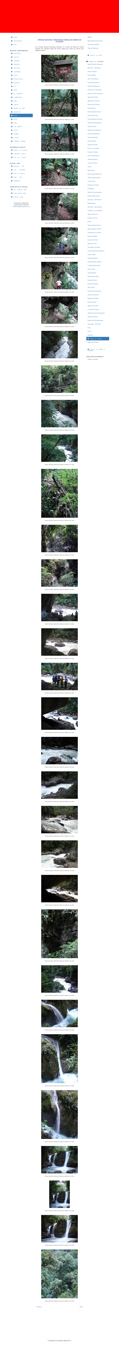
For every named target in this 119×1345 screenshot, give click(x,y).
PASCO (90, 37)
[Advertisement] (59, 16)
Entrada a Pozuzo (92, 218)
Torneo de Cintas (92, 163)
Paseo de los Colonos (94, 104)
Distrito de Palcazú (93, 317)
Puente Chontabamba (94, 134)
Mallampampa (91, 203)
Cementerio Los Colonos (94, 232)
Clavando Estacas (93, 159)
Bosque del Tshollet (93, 298)
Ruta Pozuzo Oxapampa (94, 291)
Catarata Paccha (92, 280)
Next (81, 1307)
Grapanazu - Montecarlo (94, 199)
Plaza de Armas (92, 126)
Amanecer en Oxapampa (94, 90)
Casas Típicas (91, 108)
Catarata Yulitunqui (93, 284)
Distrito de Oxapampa (94, 86)
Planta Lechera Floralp (94, 177)
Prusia (89, 221)
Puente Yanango (92, 71)
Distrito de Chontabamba (94, 123)
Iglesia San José (92, 243)
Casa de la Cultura (93, 240)
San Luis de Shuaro (93, 79)
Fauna (89, 331)
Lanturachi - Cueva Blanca (95, 210)
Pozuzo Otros (91, 269)
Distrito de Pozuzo (93, 214)
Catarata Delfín (92, 273)
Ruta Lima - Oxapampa (94, 68)
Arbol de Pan (91, 287)
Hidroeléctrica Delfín (93, 276)
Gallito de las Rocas (93, 342)
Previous (39, 1307)
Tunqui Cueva (91, 181)
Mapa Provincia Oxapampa (95, 64)
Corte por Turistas (93, 152)
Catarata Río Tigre (93, 115)
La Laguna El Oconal (93, 309)
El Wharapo (91, 188)
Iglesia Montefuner (93, 258)
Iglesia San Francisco (93, 101)
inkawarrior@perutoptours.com (21, 206)
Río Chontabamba (93, 137)
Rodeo (89, 166)
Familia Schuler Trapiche (94, 262)
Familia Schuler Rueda (94, 265)
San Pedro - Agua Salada (95, 207)
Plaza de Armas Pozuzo (94, 225)
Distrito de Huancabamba (95, 192)
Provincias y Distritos (93, 44)
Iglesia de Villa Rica (93, 306)
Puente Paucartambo (93, 82)
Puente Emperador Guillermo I (96, 251)
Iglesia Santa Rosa (93, 97)
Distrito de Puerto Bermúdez (95, 320)
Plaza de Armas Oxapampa (95, 93)
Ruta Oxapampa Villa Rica (95, 119)
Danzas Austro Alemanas (95, 174)
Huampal (90, 335)
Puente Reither (92, 75)
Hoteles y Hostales (93, 359)
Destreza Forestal (92, 145)
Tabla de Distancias (93, 48)
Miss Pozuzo (91, 170)
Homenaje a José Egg (94, 247)
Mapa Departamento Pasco (95, 41)
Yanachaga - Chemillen (94, 324)
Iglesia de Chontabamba (94, 130)
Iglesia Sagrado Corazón (94, 229)
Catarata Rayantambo (94, 196)
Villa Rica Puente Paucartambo (96, 313)
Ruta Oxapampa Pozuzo (94, 112)
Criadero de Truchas (93, 185)
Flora (89, 328)
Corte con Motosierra (93, 156)
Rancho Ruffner (92, 141)
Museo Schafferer (92, 236)
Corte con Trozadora (93, 148)
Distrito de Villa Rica (93, 295)
